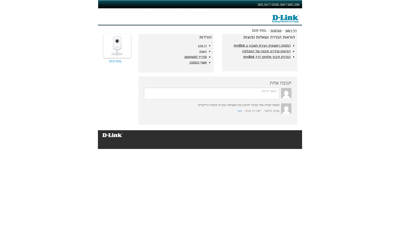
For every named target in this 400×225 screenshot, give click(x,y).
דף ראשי (291, 30)
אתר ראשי (293, 4)
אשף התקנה (198, 62)
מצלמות (275, 30)
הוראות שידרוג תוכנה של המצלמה (266, 51)
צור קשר (262, 4)
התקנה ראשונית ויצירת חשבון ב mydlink (262, 45)
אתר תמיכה (278, 4)
